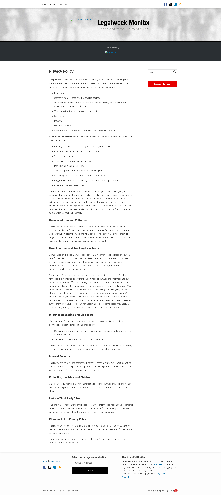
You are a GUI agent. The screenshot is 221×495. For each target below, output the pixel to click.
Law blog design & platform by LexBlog (161, 491)
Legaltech (161, 473)
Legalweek (157, 464)
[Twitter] (170, 4)
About (52, 4)
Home (43, 4)
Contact (63, 4)
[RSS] (180, 4)
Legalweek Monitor (124, 22)
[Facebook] (165, 4)
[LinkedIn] (175, 4)
